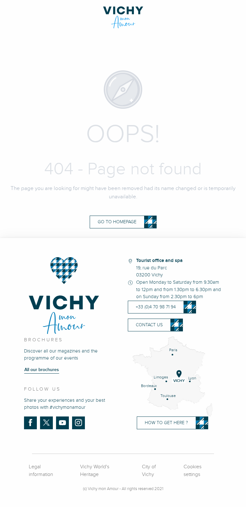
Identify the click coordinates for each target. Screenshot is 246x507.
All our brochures (41, 369)
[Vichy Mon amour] (123, 17)
